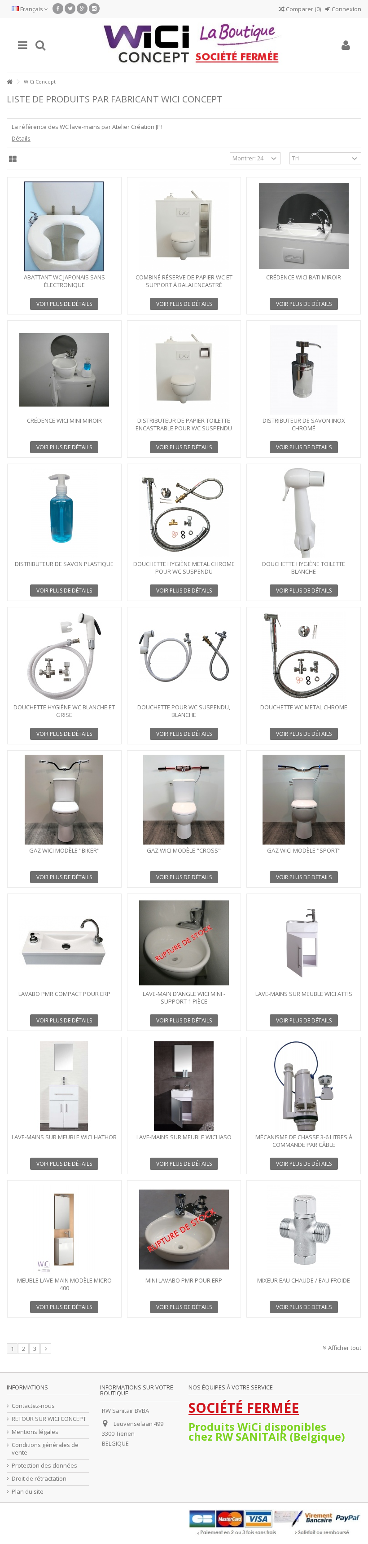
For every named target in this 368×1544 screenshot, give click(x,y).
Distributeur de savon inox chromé (304, 424)
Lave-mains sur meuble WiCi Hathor (64, 1137)
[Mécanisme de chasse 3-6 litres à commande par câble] (303, 1086)
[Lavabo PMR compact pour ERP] (64, 943)
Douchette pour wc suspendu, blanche (183, 711)
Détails (21, 138)
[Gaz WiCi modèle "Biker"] (64, 800)
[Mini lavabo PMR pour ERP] (184, 1229)
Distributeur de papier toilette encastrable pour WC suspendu (184, 424)
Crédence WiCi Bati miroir (303, 277)
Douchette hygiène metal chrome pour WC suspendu (184, 567)
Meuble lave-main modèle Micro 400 (64, 1284)
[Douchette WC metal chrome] (303, 656)
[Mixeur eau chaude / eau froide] (303, 1229)
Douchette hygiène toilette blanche (303, 567)
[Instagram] (94, 8)
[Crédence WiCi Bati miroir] (303, 226)
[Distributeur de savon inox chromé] (303, 370)
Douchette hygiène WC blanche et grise (64, 711)
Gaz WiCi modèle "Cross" (184, 850)
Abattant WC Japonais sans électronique (64, 281)
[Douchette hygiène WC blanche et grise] (64, 656)
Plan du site (28, 1491)
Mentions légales (35, 1432)
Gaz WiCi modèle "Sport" (304, 850)
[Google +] (82, 8)
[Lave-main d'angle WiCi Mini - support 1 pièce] (184, 943)
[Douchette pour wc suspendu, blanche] (184, 656)
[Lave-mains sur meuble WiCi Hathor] (64, 1086)
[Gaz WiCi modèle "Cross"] (184, 800)
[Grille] (13, 159)
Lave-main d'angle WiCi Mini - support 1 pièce (184, 997)
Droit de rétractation (39, 1478)
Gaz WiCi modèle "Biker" (64, 850)
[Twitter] (70, 8)
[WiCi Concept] (193, 44)
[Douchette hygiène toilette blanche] (303, 513)
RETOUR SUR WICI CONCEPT (49, 1419)
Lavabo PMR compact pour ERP (64, 994)
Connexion (345, 9)
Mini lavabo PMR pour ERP (183, 1280)
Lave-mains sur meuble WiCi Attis (303, 994)
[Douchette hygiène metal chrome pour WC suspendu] (184, 513)
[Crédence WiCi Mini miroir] (64, 370)
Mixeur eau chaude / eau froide (303, 1280)
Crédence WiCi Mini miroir (64, 420)
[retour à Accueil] (9, 82)
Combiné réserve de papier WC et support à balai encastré (184, 281)
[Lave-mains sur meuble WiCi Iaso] (184, 1086)
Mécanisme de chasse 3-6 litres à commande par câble (303, 1141)
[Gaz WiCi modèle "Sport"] (303, 800)
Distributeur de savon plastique (64, 564)
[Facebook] (58, 8)
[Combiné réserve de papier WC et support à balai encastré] (184, 226)
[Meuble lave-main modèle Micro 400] (64, 1229)
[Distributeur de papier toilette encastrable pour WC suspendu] (184, 370)
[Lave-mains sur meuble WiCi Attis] (303, 943)
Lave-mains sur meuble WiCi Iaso (184, 1137)
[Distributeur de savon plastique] (64, 513)
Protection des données (44, 1465)
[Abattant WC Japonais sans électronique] (64, 226)
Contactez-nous (33, 1406)
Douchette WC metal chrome (303, 707)
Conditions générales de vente (45, 1448)
